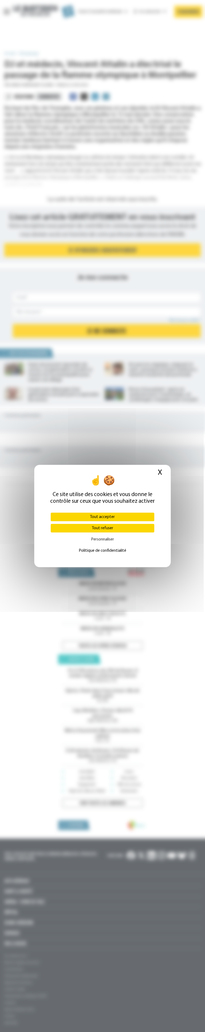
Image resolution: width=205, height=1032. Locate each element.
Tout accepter (102, 517)
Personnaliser (102, 539)
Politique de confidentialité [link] (102, 551)
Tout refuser (102, 528)
